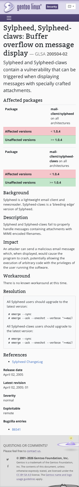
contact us (33, 451)
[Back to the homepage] (22, 7)
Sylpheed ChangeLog (27, 362)
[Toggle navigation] (9, 18)
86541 (16, 429)
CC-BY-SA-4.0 (23, 474)
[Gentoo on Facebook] (6, 466)
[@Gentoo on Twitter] (6, 459)
